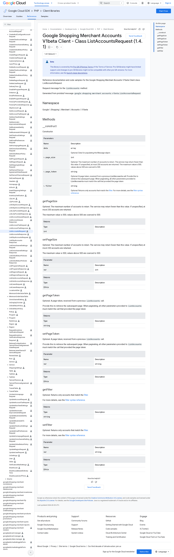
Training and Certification (116, 537)
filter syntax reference (75, 400)
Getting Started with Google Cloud (119, 525)
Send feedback (135, 36)
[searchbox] (17, 24)
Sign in (168, 3)
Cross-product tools (67, 3)
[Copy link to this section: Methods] (58, 119)
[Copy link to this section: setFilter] (54, 425)
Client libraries (51, 10)
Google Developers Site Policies (81, 500)
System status (77, 533)
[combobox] (111, 3)
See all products (43, 521)
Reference (31, 16)
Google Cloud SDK (19, 10)
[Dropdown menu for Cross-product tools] (79, 3)
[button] (16, 35)
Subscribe (144, 552)
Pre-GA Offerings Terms (83, 67)
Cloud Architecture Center (116, 533)
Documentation (56, 29)
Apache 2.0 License (47, 500)
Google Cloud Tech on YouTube (152, 537)
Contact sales (42, 533)
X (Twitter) (144, 529)
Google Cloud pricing (45, 525)
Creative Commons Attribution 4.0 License (106, 498)
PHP (36, 10)
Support (74, 525)
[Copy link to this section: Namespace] (61, 103)
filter (110, 190)
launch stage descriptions (77, 73)
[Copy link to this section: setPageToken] (61, 334)
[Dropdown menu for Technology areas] (52, 3)
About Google (42, 546)
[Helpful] (140, 29)
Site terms (63, 546)
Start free (163, 11)
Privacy (54, 546)
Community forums (79, 521)
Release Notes (77, 529)
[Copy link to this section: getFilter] (55, 389)
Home (45, 29)
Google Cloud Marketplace (47, 529)
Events (142, 525)
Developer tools (71, 29)
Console (133, 3)
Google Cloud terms (78, 546)
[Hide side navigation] (30, 552)
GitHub (108, 521)
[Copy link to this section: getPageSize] (59, 201)
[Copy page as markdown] (57, 47)
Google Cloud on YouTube (150, 533)
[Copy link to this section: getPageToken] (62, 295)
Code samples (111, 529)
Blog (141, 521)
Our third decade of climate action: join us (104, 546)
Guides (19, 16)
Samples (44, 16)
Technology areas (41, 3)
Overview (7, 16)
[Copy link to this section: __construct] (59, 126)
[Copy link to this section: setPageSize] (59, 239)
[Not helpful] (143, 29)
